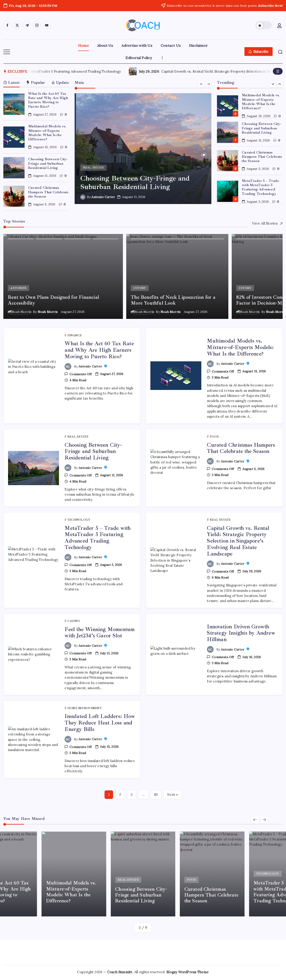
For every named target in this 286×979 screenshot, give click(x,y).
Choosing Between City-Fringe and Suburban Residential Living (48, 163)
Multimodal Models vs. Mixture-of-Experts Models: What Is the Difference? (47, 132)
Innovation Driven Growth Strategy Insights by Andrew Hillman (241, 633)
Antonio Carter (102, 197)
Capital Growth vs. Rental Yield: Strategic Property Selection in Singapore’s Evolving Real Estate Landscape (123, 71)
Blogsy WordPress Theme (187, 972)
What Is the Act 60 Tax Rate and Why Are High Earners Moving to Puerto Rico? (48, 100)
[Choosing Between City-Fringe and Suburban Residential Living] (143, 148)
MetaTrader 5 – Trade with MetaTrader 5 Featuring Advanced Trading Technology (260, 187)
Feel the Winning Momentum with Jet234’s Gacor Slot (100, 632)
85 (156, 794)
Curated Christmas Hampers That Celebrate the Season (48, 191)
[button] (264, 25)
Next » (172, 794)
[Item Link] (14, 104)
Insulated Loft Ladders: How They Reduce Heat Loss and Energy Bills (100, 723)
